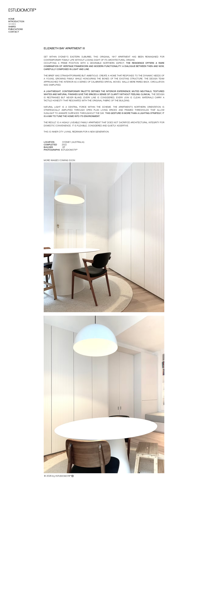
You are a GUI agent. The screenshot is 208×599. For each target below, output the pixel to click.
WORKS (12, 24)
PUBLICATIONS (15, 29)
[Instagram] (72, 476)
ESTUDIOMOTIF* (22, 10)
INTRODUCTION (16, 21)
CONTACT (13, 32)
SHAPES (12, 26)
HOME (11, 19)
